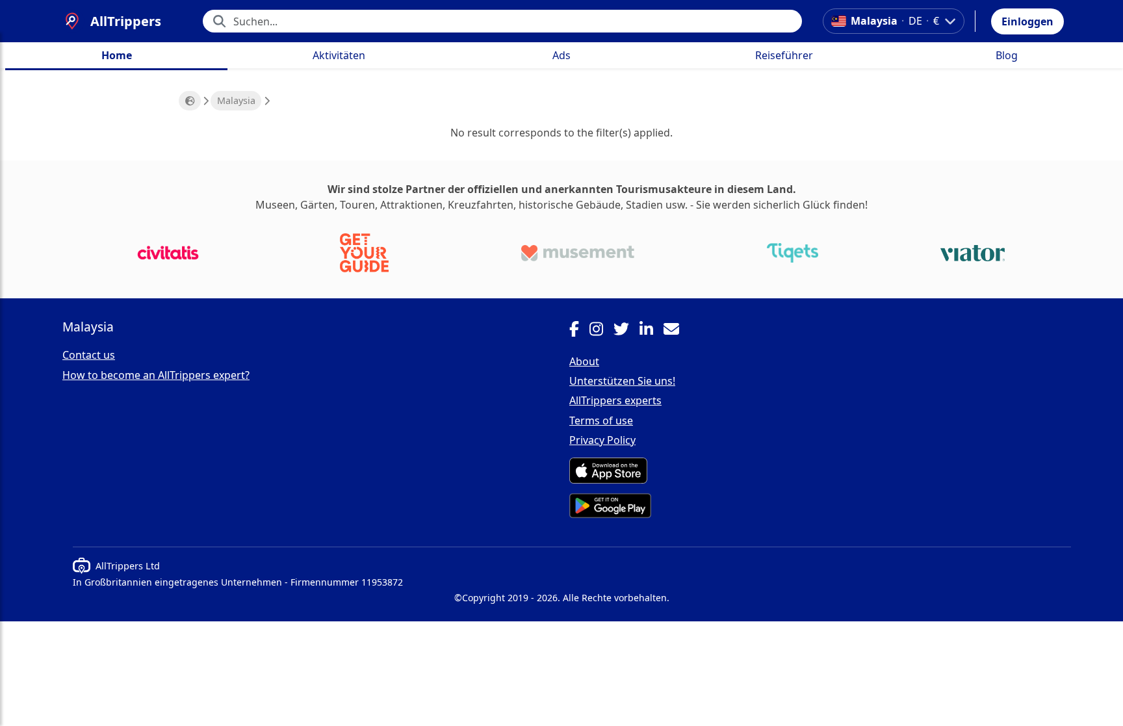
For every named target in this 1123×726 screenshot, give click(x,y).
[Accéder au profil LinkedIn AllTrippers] (651, 331)
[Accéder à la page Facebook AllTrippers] (579, 331)
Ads (561, 55)
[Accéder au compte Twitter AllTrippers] (626, 331)
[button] (1027, 21)
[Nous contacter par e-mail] (677, 331)
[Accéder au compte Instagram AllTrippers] (601, 331)
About (584, 361)
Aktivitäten (339, 55)
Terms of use (601, 420)
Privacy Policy (602, 440)
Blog (1007, 55)
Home (116, 55)
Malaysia (236, 100)
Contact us (88, 355)
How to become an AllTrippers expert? (156, 375)
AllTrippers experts (615, 400)
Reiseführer (784, 55)
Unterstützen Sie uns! (622, 381)
